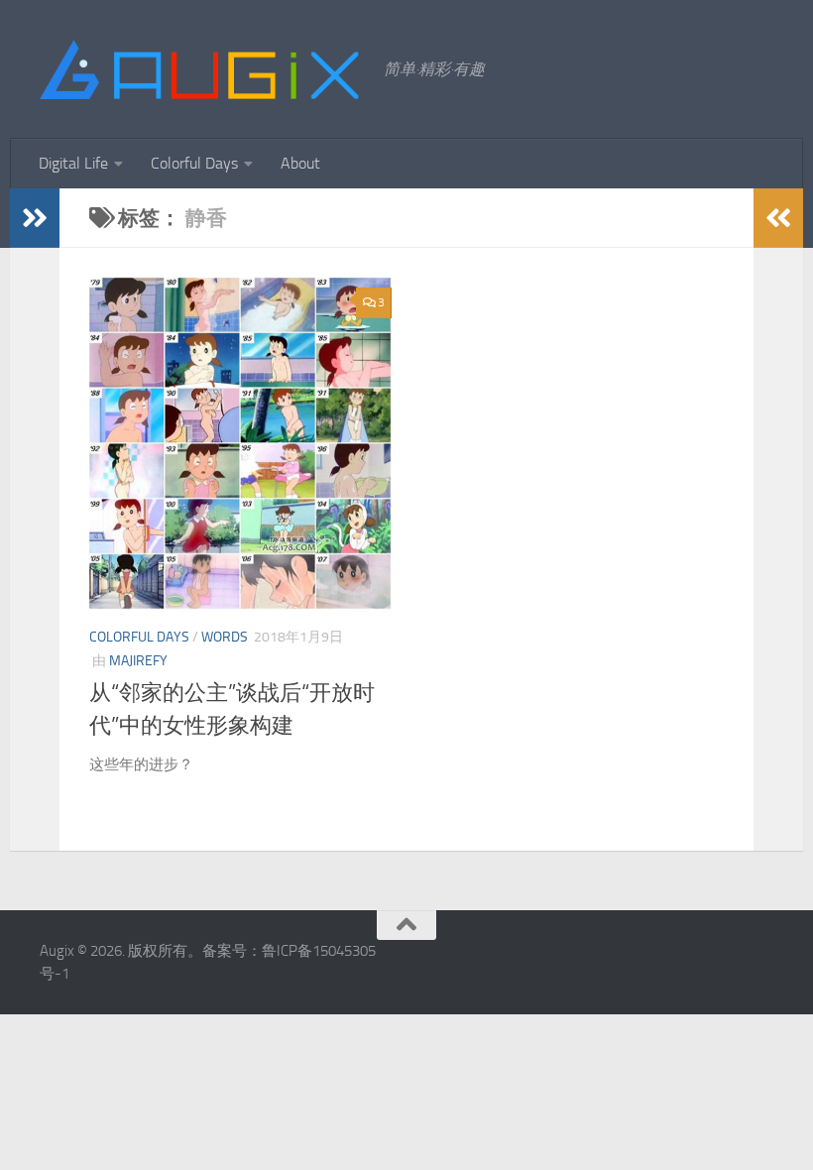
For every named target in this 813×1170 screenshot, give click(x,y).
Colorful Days (194, 163)
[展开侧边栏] (34, 218)
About (300, 163)
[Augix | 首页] (202, 69)
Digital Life (73, 163)
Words (224, 637)
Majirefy (138, 660)
